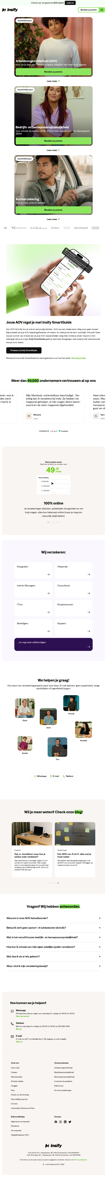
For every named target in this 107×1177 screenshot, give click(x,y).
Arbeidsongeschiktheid (63, 1068)
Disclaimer (15, 1126)
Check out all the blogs (20, 1095)
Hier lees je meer (78, 358)
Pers (13, 1090)
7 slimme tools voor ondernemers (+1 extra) (82, 855)
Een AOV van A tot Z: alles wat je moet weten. (40, 855)
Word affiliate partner (19, 1099)
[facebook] (55, 1121)
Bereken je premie (89, 10)
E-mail (56, 776)
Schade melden (17, 1081)
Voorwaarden (16, 1130)
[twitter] (70, 1121)
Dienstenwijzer (16, 1077)
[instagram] (60, 1121)
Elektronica (58, 1086)
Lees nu (70, 3)
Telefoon (69, 776)
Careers (14, 1072)
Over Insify (15, 1068)
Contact (14, 1104)
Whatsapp (41, 776)
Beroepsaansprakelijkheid (64, 1077)
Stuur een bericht (22, 1016)
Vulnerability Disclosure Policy (23, 1108)
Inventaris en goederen (63, 1081)
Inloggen (14, 1086)
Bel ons (19, 1029)
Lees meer (52, 81)
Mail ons (19, 1042)
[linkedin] (65, 1121)
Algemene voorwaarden (20, 1121)
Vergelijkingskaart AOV (20, 1135)
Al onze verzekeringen (63, 1090)
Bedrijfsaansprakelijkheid (64, 1072)
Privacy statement (80, 1160)
